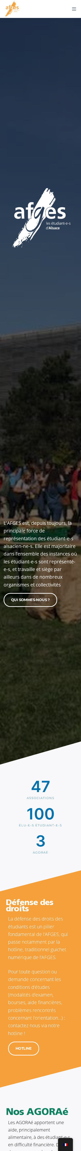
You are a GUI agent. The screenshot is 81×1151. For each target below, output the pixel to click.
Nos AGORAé (37, 1112)
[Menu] (74, 9)
